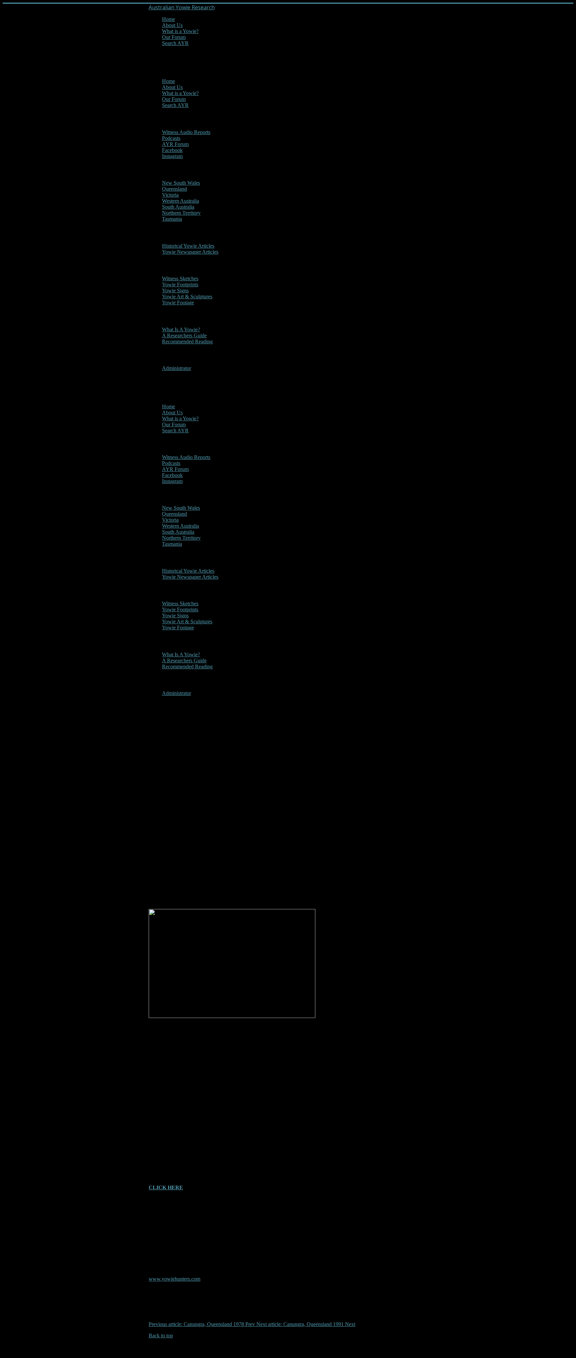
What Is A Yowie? (181, 329)
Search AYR (175, 43)
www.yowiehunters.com (174, 1279)
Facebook (172, 150)
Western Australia (180, 201)
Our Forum (174, 37)
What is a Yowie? (180, 31)
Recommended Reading (187, 341)
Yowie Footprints (180, 284)
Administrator (176, 368)
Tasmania (172, 219)
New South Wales (181, 183)
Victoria (170, 195)
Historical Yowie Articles (188, 246)
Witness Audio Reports (186, 132)
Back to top (161, 1335)
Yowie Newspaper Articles (190, 252)
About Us (172, 25)
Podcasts (171, 138)
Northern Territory (181, 213)
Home (168, 19)
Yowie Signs (175, 290)
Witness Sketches (180, 278)
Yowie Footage (178, 302)
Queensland (174, 189)
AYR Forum (175, 144)
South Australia (178, 207)
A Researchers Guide (184, 335)
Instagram (172, 156)
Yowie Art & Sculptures (187, 296)
